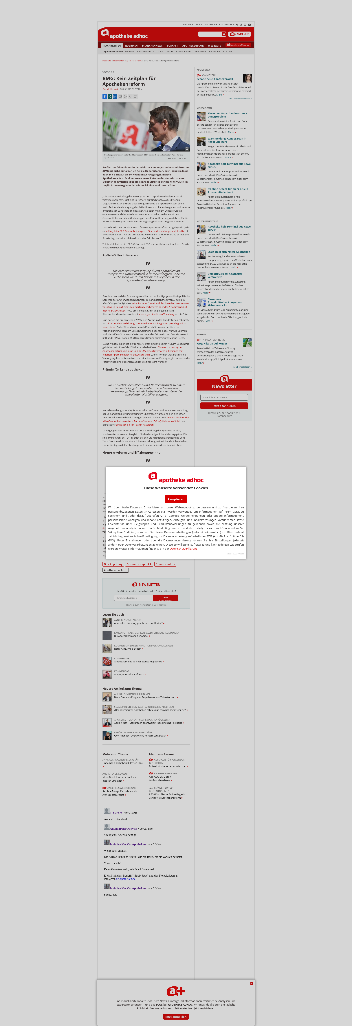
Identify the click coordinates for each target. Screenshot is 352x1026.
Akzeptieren (176, 499)
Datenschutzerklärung (183, 548)
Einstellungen (235, 553)
